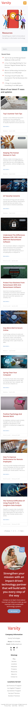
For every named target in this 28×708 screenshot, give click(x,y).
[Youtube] (14, 647)
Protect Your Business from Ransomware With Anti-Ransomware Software (14, 285)
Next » (22, 531)
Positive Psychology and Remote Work (12, 415)
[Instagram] (14, 650)
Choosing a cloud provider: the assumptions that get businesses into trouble (16, 78)
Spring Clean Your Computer (10, 373)
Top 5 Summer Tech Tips (12, 114)
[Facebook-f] (17, 647)
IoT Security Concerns (11, 196)
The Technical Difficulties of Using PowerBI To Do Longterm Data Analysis (14, 503)
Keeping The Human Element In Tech (11, 154)
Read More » (6, 126)
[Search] (24, 49)
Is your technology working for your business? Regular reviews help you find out (15, 65)
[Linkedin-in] (11, 647)
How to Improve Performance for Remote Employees (13, 459)
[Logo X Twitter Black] (11, 650)
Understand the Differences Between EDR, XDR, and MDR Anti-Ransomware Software (14, 238)
